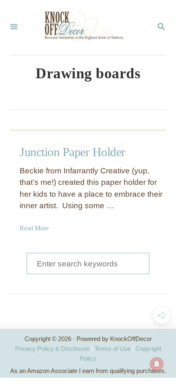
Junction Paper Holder (72, 152)
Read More (34, 228)
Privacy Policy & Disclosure (52, 348)
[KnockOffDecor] (87, 27)
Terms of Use (113, 348)
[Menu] (14, 27)
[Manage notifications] (156, 364)
